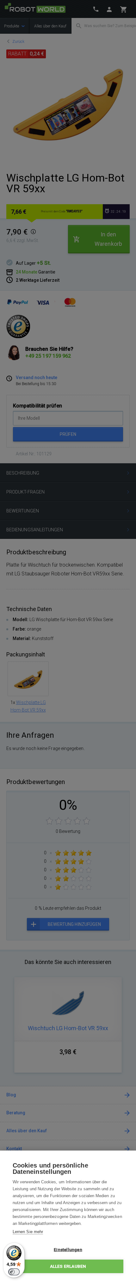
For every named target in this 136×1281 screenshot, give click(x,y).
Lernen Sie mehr (28, 1231)
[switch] (14, 1271)
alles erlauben (68, 1266)
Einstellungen (68, 1249)
